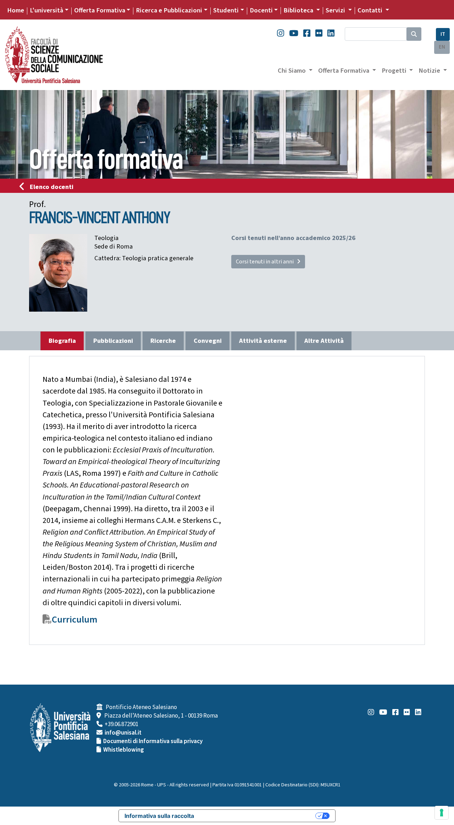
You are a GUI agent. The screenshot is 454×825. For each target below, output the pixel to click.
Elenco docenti (51, 186)
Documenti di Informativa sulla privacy (153, 741)
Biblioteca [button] (299, 10)
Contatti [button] (371, 10)
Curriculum (75, 619)
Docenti (261, 10)
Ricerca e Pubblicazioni (169, 10)
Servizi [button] (336, 10)
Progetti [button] (395, 70)
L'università (46, 10)
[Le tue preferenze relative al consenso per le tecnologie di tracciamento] (441, 812)
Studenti (226, 10)
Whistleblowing (123, 750)
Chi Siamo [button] (292, 70)
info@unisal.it (123, 733)
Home (15, 10)
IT (443, 34)
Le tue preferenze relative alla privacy (258, 815)
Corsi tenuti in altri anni (266, 262)
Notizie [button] (430, 70)
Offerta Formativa (99, 10)
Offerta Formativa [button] (344, 70)
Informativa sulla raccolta (159, 815)
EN (442, 47)
